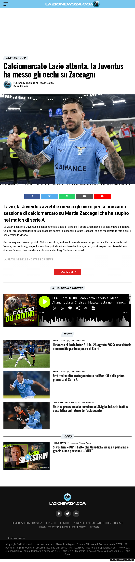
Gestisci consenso (16, 538)
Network (94, 527)
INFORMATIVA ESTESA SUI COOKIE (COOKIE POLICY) (62, 527)
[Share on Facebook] (32, 196)
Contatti (51, 523)
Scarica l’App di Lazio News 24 (27, 523)
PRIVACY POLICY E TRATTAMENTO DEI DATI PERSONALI (98, 523)
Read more (66, 271)
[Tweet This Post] (50, 196)
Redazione (22, 86)
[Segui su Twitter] (67, 513)
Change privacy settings (122, 560)
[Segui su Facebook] (59, 513)
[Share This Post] (67, 196)
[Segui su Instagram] (76, 513)
